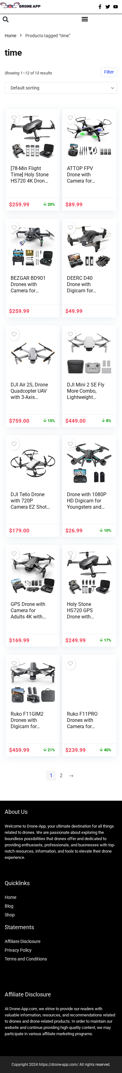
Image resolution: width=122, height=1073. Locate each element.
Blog (9, 906)
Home (10, 35)
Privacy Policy (18, 950)
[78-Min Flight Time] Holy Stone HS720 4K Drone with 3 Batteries (29, 177)
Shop (10, 914)
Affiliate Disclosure (22, 941)
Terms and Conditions (26, 958)
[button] (5, 19)
